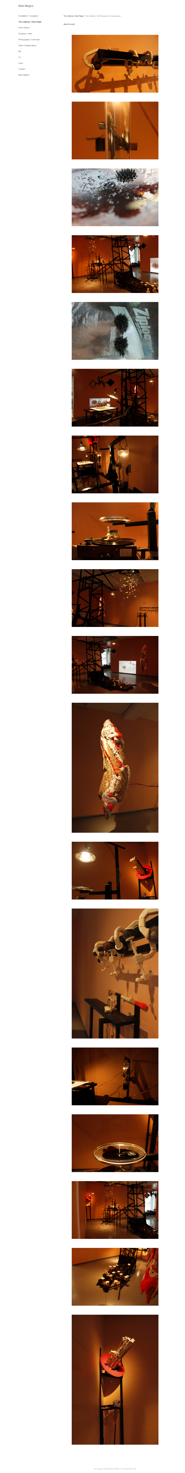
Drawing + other (25, 33)
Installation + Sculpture (28, 16)
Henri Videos (24, 28)
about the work (69, 24)
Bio (19, 51)
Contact (21, 69)
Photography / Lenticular (29, 39)
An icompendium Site (128, 1469)
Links (20, 63)
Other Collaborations (27, 45)
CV (19, 57)
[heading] (25, 6)
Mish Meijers (23, 75)
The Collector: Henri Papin (29, 22)
